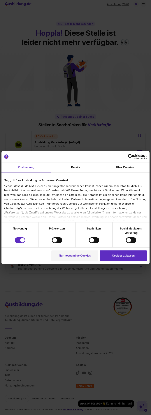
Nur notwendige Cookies (75, 255)
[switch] (57, 240)
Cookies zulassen (123, 255)
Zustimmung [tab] (26, 167)
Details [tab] (75, 167)
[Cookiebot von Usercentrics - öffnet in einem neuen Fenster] (131, 156)
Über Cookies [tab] (125, 167)
